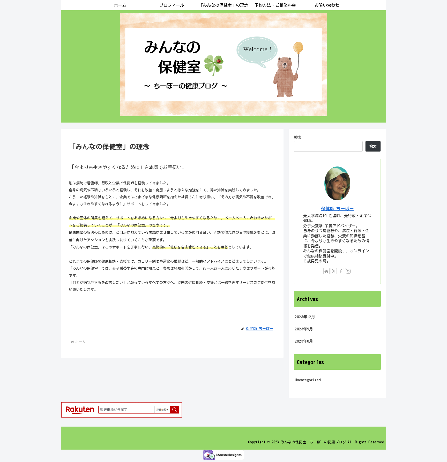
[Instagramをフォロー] (348, 271)
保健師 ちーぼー (337, 208)
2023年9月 (304, 329)
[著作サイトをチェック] (326, 271)
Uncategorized (308, 380)
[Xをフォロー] (334, 271)
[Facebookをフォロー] (341, 271)
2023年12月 (305, 317)
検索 (298, 137)
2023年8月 (304, 341)
